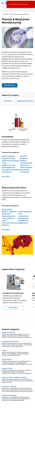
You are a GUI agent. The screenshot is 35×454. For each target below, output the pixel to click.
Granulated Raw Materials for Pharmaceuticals (26, 165)
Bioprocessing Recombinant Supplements (23, 220)
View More (6, 176)
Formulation (8, 101)
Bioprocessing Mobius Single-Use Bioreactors (9, 211)
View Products (13, 307)
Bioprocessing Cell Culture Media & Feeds (8, 218)
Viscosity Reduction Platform (24, 158)
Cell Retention (23, 216)
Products (5, 14)
